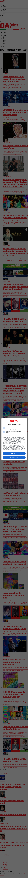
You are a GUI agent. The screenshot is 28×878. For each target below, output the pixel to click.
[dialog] (14, 439)
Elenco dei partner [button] (15, 443)
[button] (14, 435)
